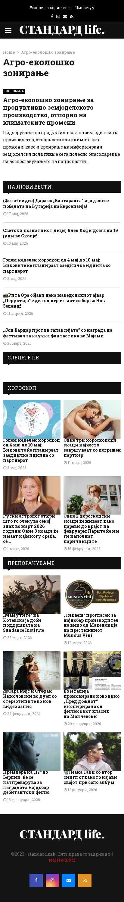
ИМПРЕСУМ (62, 860)
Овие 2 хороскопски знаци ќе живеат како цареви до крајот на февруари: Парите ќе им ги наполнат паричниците (91, 528)
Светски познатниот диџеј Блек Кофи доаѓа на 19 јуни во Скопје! (60, 233)
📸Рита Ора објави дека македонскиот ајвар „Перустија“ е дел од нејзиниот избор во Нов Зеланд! (54, 300)
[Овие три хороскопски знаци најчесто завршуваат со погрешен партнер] (92, 419)
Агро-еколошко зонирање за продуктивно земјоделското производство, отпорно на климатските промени (48, 111)
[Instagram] (52, 880)
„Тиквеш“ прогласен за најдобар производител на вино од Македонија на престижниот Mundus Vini (91, 625)
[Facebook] (36, 880)
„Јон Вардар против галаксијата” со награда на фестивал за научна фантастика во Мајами (57, 332)
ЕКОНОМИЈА (14, 91)
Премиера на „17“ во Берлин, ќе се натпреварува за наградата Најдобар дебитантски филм (26, 782)
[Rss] (84, 880)
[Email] (68, 880)
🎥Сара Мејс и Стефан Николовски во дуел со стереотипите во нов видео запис (30, 698)
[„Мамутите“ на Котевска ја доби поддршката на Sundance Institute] (31, 594)
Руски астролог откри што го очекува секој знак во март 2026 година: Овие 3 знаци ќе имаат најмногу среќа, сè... (30, 528)
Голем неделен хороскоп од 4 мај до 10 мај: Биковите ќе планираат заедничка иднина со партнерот (56, 265)
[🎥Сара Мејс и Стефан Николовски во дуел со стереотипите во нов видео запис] (31, 670)
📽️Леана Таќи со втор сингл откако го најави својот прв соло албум (90, 777)
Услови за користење (50, 7)
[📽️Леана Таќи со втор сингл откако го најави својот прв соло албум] (92, 751)
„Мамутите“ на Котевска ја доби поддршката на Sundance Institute (23, 622)
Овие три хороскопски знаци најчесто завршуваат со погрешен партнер (92, 447)
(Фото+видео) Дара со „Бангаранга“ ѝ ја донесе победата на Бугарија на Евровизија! (56, 203)
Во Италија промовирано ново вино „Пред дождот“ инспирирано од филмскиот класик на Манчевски (91, 703)
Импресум (85, 7)
